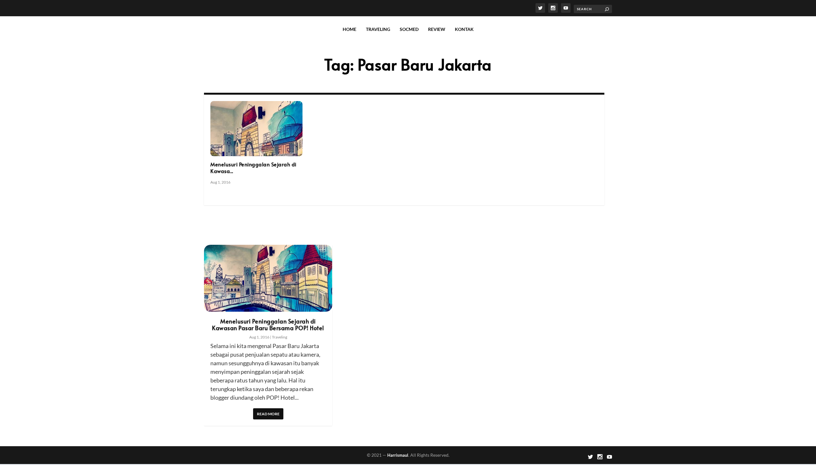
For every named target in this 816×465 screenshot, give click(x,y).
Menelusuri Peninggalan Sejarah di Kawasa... (253, 167)
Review (436, 29)
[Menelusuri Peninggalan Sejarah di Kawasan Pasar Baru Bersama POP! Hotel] (256, 128)
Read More (268, 413)
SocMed (409, 29)
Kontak (464, 29)
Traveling (378, 29)
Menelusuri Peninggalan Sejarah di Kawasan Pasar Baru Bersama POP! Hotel (268, 324)
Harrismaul (397, 455)
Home (349, 29)
